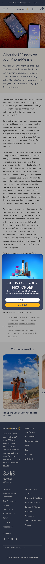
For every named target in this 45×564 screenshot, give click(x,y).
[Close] (41, 256)
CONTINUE (22, 305)
